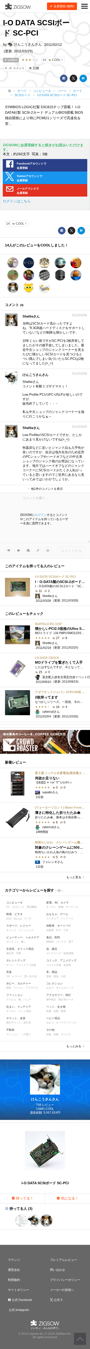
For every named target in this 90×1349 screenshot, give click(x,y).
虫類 (56, 1011)
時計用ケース (66, 999)
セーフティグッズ (66, 1022)
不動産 (10, 1029)
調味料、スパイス (56, 941)
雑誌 (56, 976)
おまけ (50, 987)
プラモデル (32, 987)
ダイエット (12, 941)
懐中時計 (51, 999)
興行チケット (13, 1022)
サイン (10, 965)
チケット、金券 (16, 1018)
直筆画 (67, 965)
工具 (65, 930)
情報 (48, 1034)
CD (8, 976)
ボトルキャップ (65, 987)
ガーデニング (53, 953)
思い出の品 (30, 976)
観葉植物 (69, 953)
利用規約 (14, 1280)
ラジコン (19, 987)
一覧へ (59, 890)
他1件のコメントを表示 (46, 489)
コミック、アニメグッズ (61, 960)
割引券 (27, 1022)
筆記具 (10, 953)
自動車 (50, 930)
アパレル (11, 999)
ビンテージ (67, 918)
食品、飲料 (53, 937)
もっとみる (74, 1046)
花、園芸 (51, 948)
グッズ (28, 918)
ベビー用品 (53, 1018)
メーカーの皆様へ (62, 1290)
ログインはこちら (17, 201)
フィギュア (52, 918)
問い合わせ (57, 1270)
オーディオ (72, 907)
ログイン (41, 515)
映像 (61, 907)
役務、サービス (62, 1034)
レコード (17, 976)
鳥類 (63, 1011)
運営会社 (14, 1270)
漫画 (48, 976)
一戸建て (26, 1034)
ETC (58, 930)
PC (8, 907)
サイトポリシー (18, 1290)
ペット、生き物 (56, 1006)
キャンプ (11, 930)
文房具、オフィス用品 (20, 948)
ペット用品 (24, 1011)
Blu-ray (18, 918)
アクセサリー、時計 (58, 994)
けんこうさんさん (27, 44)
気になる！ (69, 1198)
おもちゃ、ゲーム (57, 914)
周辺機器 (32, 907)
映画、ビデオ (14, 914)
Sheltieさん (31, 316)
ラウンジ (14, 1260)
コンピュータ (14, 902)
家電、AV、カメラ (57, 902)
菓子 (71, 941)
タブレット (18, 907)
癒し (23, 941)
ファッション (14, 994)
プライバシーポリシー (65, 1280)
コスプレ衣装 (53, 965)
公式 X (57, 1300)
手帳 (18, 953)
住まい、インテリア (18, 1006)
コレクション (54, 983)
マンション (12, 1034)
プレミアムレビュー (63, 1260)
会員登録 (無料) (63, 6)
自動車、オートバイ (58, 925)
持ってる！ (24, 1198)
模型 (8, 987)
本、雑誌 (51, 971)
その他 (50, 1029)
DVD (9, 918)
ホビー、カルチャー (18, 983)
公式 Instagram (18, 1310)
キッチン (51, 907)
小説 (63, 976)
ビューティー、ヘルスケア (22, 937)
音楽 (9, 971)
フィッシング (26, 930)
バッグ (27, 999)
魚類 (48, 1011)
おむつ (50, 1022)
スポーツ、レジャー (18, 925)
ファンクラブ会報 (26, 965)
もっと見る (74, 877)
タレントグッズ (16, 960)
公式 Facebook (21, 1300)
